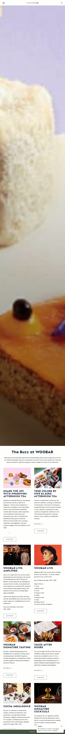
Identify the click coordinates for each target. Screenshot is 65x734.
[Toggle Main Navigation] (4, 3)
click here (55, 730)
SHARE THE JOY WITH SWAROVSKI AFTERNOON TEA (15, 494)
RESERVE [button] (32, 731)
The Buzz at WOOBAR (32, 452)
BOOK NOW (9, 540)
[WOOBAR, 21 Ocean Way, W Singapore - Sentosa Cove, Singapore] (32, 3)
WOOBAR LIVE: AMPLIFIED (13, 569)
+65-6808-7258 (61, 3)
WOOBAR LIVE (43, 568)
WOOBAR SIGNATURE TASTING (17, 646)
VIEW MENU (40, 531)
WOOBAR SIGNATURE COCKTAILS (41, 709)
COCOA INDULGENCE (17, 706)
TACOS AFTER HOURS (43, 646)
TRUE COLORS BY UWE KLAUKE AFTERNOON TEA (45, 494)
